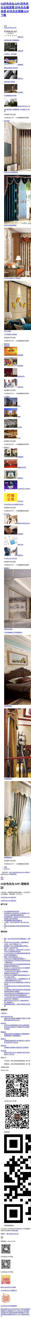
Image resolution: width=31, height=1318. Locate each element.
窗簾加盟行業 (14, 1040)
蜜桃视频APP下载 (23, 1312)
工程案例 (7, 396)
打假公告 (15, 1042)
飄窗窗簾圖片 (25, 1034)
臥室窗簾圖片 (17, 1034)
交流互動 (7, 514)
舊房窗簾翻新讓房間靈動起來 (13, 920)
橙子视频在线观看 (12, 1312)
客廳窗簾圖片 (8, 1035)
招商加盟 (7, 346)
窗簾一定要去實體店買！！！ (13, 957)
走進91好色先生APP (10, 27)
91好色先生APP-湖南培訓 (8, 897)
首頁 (5, 26)
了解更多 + (4, 1013)
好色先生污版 (10, 1309)
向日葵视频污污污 (10, 1311)
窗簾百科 (21, 1040)
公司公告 (11, 1054)
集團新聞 (7, 1040)
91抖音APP (20, 1311)
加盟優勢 (7, 1047)
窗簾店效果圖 (8, 1034)
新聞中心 (7, 447)
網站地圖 (15, 1230)
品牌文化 (24, 1018)
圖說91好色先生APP (13, 1020)
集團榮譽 (18, 1018)
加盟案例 (13, 1047)
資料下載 (25, 1052)
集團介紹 (7, 1018)
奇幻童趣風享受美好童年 (11, 911)
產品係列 (7, 121)
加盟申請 (26, 1047)
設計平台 (7, 869)
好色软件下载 (19, 1309)
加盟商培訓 (13, 874)
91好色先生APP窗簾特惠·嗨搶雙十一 (15, 958)
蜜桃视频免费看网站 (7, 1314)
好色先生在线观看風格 (11, 1025)
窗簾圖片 (7, 568)
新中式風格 (26, 1027)
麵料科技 (7, 344)
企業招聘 (19, 1052)
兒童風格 (7, 1029)
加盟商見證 (19, 1047)
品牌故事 (13, 1018)
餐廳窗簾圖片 (17, 1035)
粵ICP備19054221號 (12, 1233)
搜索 (5, 867)
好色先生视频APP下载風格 (14, 1027)
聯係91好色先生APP (10, 1052)
